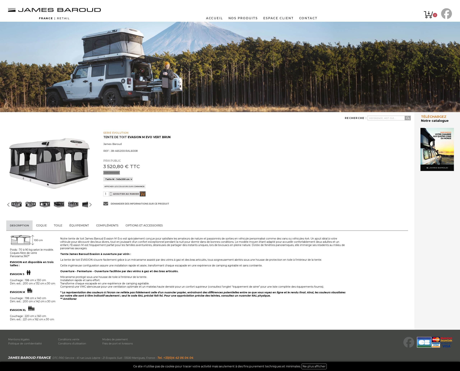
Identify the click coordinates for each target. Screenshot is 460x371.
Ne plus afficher (314, 366)
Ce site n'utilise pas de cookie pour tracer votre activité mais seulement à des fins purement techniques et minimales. (229, 366)
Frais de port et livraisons (117, 343)
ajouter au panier (126, 194)
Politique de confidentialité (25, 343)
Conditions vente (68, 339)
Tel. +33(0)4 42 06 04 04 (175, 358)
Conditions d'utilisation (72, 343)
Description (19, 225)
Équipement (79, 225)
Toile (58, 225)
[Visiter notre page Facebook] (445, 13)
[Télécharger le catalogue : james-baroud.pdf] (437, 149)
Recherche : (356, 118)
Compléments (107, 225)
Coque (41, 225)
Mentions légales (18, 339)
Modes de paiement (115, 339)
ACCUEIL (214, 18)
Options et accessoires (144, 225)
